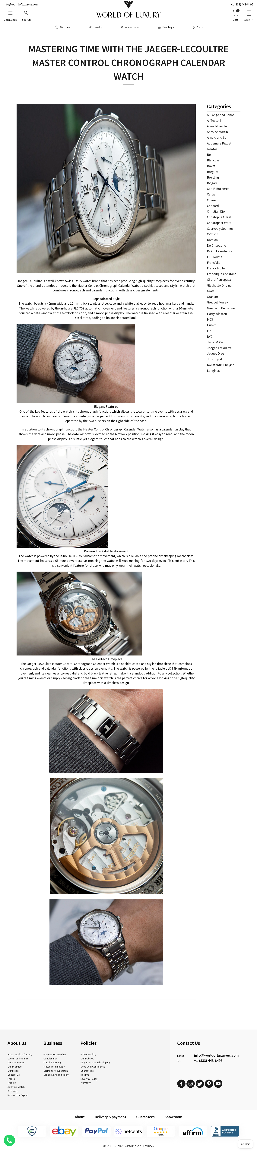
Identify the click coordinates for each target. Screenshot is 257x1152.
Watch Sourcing (52, 1062)
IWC (209, 336)
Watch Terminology (54, 1066)
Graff (210, 291)
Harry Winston (217, 314)
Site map (12, 1091)
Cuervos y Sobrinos (220, 228)
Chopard (213, 206)
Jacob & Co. (215, 342)
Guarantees (87, 1070)
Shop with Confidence (93, 1066)
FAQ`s (11, 1079)
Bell (209, 154)
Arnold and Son (217, 137)
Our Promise (15, 1066)
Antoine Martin (217, 132)
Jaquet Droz (215, 353)
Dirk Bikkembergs (219, 251)
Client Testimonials (18, 1058)
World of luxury (128, 15)
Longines (213, 370)
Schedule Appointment (56, 1074)
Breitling (213, 177)
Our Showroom (16, 1062)
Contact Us (14, 1074)
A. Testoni (214, 120)
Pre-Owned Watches (55, 1054)
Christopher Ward (219, 223)
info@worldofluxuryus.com (21, 4)
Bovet (211, 166)
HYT (210, 330)
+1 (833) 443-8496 (242, 4)
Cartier (212, 194)
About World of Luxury (20, 1054)
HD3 (210, 319)
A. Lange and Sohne (220, 115)
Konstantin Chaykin (220, 365)
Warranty (86, 1082)
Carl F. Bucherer (218, 188)
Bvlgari (212, 183)
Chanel (211, 200)
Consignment (50, 1058)
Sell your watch (16, 1087)
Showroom (173, 1116)
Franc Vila (213, 262)
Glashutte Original (219, 285)
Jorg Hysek (215, 359)
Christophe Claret (219, 217)
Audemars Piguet (219, 143)
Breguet (212, 172)
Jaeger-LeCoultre (219, 348)
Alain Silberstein (218, 126)
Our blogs (13, 1070)
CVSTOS (212, 234)
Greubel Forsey (217, 302)
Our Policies (87, 1058)
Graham (212, 296)
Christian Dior (216, 211)
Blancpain (214, 160)
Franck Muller (216, 268)
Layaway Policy (89, 1079)
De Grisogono (216, 245)
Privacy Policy (88, 1054)
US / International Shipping (95, 1062)
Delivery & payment (110, 1116)
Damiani (212, 240)
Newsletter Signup (18, 1095)
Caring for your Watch (55, 1070)
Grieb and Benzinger (221, 308)
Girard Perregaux (219, 279)
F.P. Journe (214, 257)
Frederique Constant (221, 274)
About (80, 1116)
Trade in (12, 1082)
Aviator (212, 149)
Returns (85, 1074)
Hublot (212, 325)
